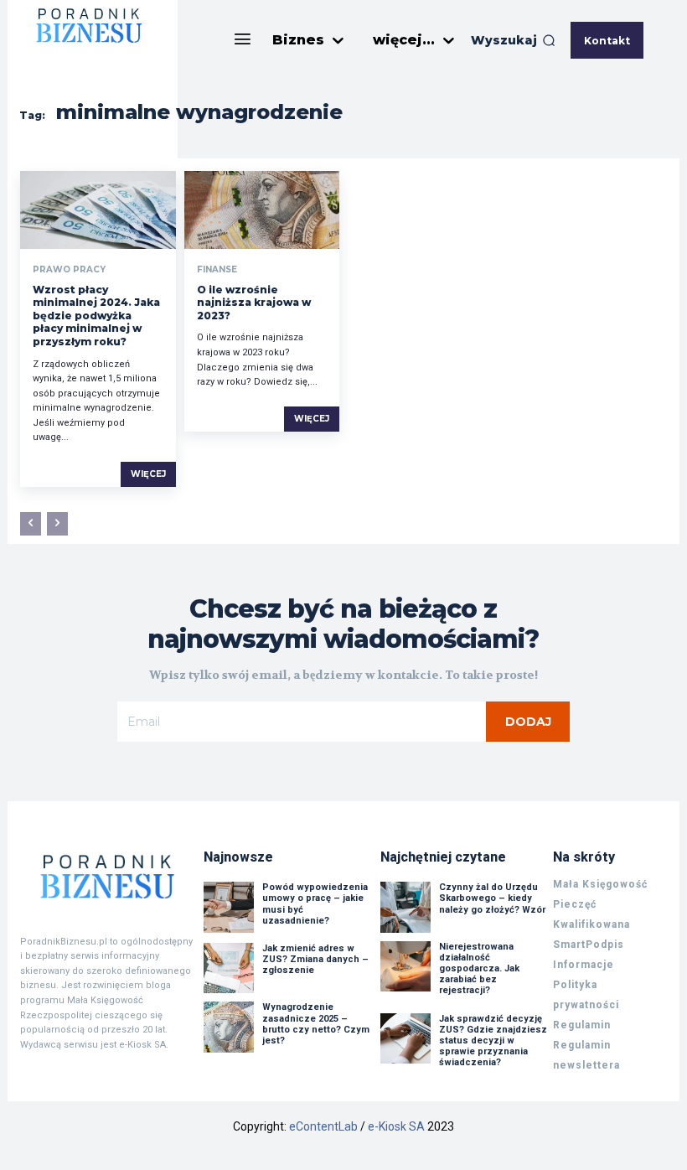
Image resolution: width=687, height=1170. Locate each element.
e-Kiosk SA (396, 1126)
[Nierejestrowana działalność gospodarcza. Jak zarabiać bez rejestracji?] (405, 966)
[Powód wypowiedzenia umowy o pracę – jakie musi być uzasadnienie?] (229, 907)
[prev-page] (30, 524)
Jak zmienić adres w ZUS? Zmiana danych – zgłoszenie (315, 959)
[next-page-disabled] (57, 524)
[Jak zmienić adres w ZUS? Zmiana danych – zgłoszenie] (229, 968)
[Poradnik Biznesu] (107, 876)
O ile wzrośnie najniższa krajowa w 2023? (254, 302)
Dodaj (528, 721)
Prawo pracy (69, 270)
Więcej (148, 474)
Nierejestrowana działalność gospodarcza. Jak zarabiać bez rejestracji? (479, 969)
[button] (513, 40)
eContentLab (323, 1126)
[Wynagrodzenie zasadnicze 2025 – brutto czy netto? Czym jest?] (229, 1027)
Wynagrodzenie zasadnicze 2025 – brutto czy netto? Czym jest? (315, 1024)
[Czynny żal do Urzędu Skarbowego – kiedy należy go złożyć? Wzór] (405, 907)
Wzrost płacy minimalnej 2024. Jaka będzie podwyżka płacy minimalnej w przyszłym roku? (96, 315)
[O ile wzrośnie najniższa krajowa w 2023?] (262, 210)
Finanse (217, 270)
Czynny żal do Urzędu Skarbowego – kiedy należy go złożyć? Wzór (492, 898)
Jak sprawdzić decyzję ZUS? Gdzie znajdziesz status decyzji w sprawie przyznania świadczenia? (493, 1041)
